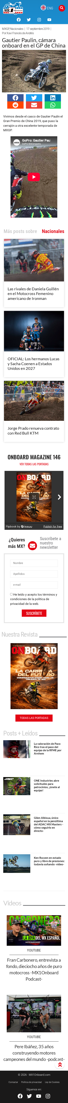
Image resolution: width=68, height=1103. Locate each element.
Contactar (13, 1082)
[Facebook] (18, 19)
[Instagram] (39, 19)
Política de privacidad (31, 1082)
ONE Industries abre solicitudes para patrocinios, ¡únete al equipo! (47, 785)
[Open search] (62, 8)
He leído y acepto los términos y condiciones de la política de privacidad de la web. (33, 599)
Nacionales (16, 29)
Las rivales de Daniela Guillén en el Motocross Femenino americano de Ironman (33, 293)
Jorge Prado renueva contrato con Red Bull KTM (33, 430)
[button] (15, 97)
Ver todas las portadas (34, 464)
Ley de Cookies (52, 1082)
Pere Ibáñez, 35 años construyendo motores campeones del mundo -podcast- (34, 1053)
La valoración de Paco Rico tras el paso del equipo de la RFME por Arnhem (47, 748)
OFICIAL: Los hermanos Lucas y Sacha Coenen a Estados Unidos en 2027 (33, 363)
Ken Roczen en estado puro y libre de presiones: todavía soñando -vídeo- (49, 861)
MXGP (5, 29)
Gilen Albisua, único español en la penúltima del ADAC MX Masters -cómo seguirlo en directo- (48, 824)
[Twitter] (28, 19)
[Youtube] (49, 19)
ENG (50, 8)
